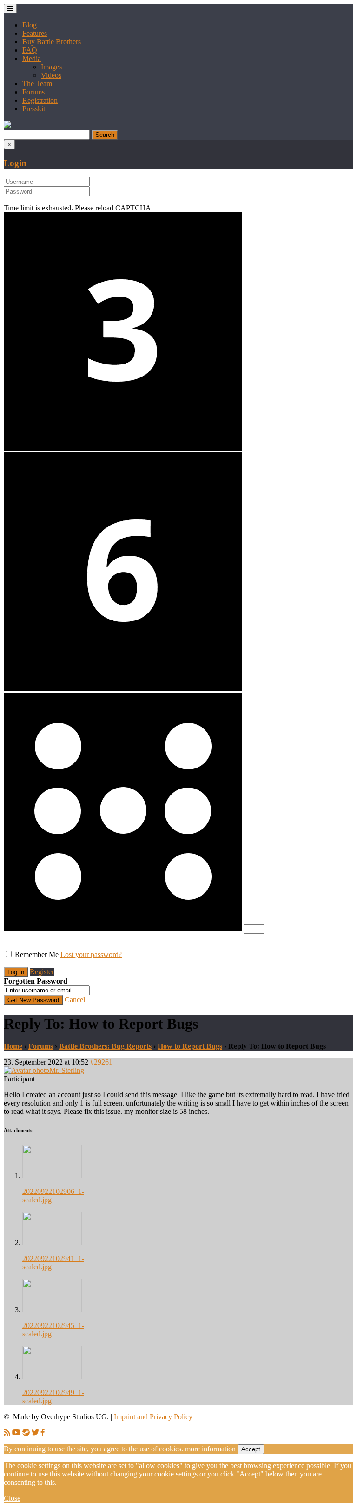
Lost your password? (91, 954)
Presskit (33, 109)
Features (34, 33)
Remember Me (37, 954)
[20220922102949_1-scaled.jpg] (52, 1377)
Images (51, 67)
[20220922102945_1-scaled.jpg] (52, 1310)
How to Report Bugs (190, 1046)
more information (210, 1449)
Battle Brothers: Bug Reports (105, 1046)
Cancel (75, 1000)
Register (42, 972)
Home (13, 1046)
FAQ (29, 50)
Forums (33, 92)
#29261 (101, 1062)
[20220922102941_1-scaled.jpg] (52, 1243)
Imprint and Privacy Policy (153, 1417)
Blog (29, 25)
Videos (51, 75)
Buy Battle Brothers (51, 42)
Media (31, 58)
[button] (7, 125)
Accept (250, 1449)
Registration (40, 100)
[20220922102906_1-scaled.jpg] (52, 1176)
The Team (37, 84)
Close (12, 1498)
